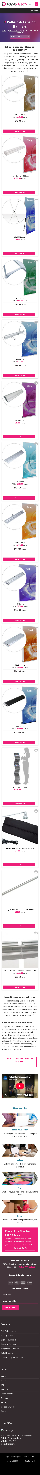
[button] (36, 4)
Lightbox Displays (8, 1340)
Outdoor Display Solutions (12, 1357)
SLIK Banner (20, 482)
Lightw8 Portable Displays (16, 31)
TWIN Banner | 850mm (20, 176)
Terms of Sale (7, 1393)
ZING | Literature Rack (20, 787)
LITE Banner (20, 298)
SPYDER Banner (20, 237)
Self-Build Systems (8, 1331)
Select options (20, 131)
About (3, 1376)
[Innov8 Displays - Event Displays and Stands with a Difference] (14, 4)
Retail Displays (7, 1353)
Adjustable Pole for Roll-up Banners (20, 910)
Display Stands (7, 1335)
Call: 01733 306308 (27, 1267)
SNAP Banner (20, 543)
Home (4, 31)
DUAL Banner (20, 665)
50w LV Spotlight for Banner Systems (20, 848)
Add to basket (20, 192)
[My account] (30, 3)
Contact (4, 1411)
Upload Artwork (7, 1407)
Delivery (4, 1398)
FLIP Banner (20, 604)
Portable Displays (8, 1344)
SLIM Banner (20, 421)
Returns (4, 1389)
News (3, 1380)
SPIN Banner (20, 359)
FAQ (2, 1385)
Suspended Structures (10, 1348)
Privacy (4, 1402)
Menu (36, 10)
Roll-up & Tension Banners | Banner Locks (20, 971)
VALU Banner (20, 115)
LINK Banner (20, 726)
